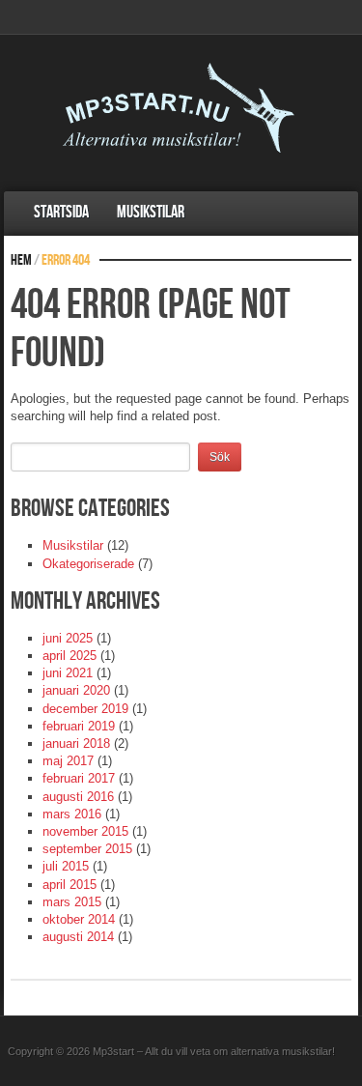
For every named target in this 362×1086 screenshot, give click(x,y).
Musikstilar (150, 212)
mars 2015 (71, 902)
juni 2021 (67, 673)
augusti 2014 (78, 936)
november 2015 (85, 831)
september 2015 (87, 849)
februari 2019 (78, 726)
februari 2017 (78, 778)
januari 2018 (76, 743)
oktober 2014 (78, 919)
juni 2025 (67, 638)
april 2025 (69, 655)
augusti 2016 (78, 796)
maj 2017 (68, 761)
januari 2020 (76, 690)
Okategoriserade (88, 564)
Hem (21, 260)
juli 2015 (65, 866)
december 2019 (85, 708)
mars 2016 (71, 814)
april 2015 (69, 884)
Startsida (61, 212)
